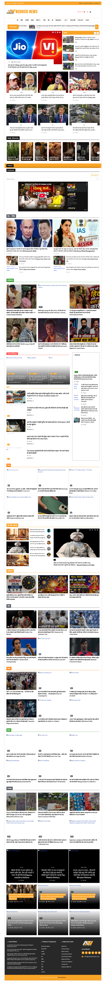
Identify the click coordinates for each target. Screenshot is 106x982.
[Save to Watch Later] (85, 185)
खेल (49, 20)
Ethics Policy (65, 951)
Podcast (80, 20)
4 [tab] (60, 32)
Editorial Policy (66, 959)
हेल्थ (8, 750)
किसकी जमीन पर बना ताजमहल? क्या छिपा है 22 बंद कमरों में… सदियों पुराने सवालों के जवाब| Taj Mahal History (53, 874)
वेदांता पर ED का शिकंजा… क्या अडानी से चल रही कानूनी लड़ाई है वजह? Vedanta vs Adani (88, 420)
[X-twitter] (86, 952)
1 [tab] (53, 32)
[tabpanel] (34, 50)
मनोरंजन (38, 20)
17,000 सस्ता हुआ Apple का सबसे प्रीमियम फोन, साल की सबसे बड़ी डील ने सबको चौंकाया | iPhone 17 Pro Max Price (83, 491)
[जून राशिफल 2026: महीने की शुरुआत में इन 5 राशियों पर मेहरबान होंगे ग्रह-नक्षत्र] (53, 584)
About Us (64, 946)
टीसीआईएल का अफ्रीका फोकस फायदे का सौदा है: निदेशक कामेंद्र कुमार (58, 378)
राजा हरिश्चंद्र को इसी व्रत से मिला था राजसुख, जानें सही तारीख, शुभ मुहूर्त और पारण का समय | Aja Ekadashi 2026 (38, 538)
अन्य (65, 20)
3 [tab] (58, 32)
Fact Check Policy (66, 956)
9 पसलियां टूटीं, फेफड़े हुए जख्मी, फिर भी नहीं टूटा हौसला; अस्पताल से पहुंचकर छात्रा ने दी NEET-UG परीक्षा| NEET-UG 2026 (84, 694)
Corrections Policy (67, 954)
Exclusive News (45, 946)
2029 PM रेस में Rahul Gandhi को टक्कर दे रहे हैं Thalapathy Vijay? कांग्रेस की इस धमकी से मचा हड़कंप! (21, 97)
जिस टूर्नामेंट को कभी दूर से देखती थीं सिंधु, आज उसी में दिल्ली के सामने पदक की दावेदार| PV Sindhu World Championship (21, 660)
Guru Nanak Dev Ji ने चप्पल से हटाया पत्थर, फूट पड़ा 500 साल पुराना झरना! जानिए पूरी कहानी (37, 544)
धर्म (52, 20)
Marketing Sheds (62, 977)
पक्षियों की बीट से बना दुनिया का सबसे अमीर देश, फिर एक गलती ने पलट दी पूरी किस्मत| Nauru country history (22, 874)
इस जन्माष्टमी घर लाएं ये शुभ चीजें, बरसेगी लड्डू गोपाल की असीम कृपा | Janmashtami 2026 (27, 66)
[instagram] (80, 12)
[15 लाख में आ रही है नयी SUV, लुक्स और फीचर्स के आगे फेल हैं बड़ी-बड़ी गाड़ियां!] (15, 411)
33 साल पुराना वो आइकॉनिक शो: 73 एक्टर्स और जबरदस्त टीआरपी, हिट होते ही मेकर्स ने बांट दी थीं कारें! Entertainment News (83, 313)
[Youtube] (89, 952)
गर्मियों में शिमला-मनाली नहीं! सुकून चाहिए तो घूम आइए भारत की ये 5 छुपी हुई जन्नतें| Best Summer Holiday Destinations (83, 923)
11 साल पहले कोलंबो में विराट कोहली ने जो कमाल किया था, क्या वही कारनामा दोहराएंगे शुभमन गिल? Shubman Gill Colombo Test (52, 632)
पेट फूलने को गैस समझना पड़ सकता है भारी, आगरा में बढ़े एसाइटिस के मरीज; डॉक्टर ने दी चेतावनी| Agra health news (84, 897)
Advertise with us (88, 3)
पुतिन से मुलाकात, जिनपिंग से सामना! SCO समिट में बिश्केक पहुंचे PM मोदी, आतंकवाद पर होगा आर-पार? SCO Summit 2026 (21, 130)
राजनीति (27, 20)
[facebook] (78, 12)
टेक (8, 485)
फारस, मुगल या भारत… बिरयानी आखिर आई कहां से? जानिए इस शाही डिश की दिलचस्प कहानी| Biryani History (84, 874)
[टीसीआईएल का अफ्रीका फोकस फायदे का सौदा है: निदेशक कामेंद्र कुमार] (59, 371)
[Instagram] (92, 952)
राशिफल (9, 591)
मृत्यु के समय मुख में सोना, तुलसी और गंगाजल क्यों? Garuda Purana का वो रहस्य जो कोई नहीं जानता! (17, 562)
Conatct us (96, 3)
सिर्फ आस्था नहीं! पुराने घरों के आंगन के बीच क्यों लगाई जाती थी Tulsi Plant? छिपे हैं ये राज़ (37, 556)
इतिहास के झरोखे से (84, 867)
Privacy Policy (65, 949)
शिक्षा (44, 20)
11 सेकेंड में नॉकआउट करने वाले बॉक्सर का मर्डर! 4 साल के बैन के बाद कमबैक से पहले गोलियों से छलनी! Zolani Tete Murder (20, 632)
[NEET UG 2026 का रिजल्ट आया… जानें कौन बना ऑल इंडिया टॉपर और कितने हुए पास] (21, 681)
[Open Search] (87, 11)
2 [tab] (55, 32)
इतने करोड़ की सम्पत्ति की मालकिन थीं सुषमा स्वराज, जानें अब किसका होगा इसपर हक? (17, 378)
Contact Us (65, 964)
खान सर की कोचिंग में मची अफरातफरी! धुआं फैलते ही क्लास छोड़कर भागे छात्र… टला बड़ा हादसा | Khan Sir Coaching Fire (51, 694)
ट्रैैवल (9, 918)
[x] (82, 12)
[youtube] (84, 12)
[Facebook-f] (83, 952)
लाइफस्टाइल (58, 20)
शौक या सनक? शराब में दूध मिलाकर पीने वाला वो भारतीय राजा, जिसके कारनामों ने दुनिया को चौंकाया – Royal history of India (17, 549)
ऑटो (8, 401)
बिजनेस (13, 373)
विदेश (22, 20)
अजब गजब (21, 867)
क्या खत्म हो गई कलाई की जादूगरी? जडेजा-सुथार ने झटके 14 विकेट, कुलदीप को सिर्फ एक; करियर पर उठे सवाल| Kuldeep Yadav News (84, 632)
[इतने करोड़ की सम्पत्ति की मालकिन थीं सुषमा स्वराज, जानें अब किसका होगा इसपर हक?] (17, 371)
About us (81, 3)
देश (17, 20)
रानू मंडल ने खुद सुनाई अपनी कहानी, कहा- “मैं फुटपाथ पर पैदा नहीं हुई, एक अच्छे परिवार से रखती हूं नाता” (38, 378)
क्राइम (32, 20)
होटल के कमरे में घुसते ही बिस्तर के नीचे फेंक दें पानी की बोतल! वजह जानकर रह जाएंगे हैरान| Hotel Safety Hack (20, 923)
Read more (30, 401)
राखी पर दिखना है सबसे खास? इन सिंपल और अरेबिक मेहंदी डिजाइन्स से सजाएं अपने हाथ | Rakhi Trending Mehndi (52, 897)
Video (87, 20)
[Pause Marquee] (96, 27)
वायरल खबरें (72, 20)
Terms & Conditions (67, 961)
